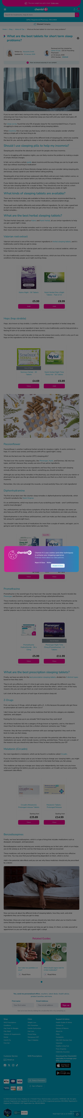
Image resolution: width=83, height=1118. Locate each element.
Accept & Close (58, 566)
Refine (49, 563)
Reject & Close (40, 563)
